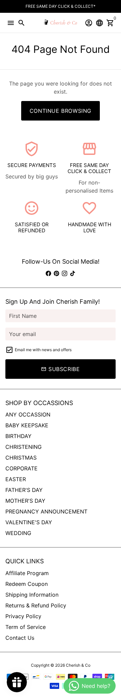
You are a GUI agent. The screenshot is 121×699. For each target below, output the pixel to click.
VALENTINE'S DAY (28, 522)
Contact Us (19, 637)
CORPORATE (21, 468)
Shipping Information (31, 594)
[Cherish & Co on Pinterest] (56, 273)
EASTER (15, 479)
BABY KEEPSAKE (26, 425)
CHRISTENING (23, 446)
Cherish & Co (78, 665)
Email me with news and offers (43, 349)
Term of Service (25, 627)
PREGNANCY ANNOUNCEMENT (46, 511)
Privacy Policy (23, 616)
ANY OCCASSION (27, 414)
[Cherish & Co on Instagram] (64, 273)
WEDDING (18, 533)
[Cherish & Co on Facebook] (48, 273)
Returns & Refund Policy (35, 605)
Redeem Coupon (26, 583)
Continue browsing (60, 110)
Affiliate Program (27, 573)
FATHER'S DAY (24, 490)
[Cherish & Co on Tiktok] (72, 273)
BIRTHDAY (18, 436)
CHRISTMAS (21, 457)
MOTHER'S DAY (25, 500)
